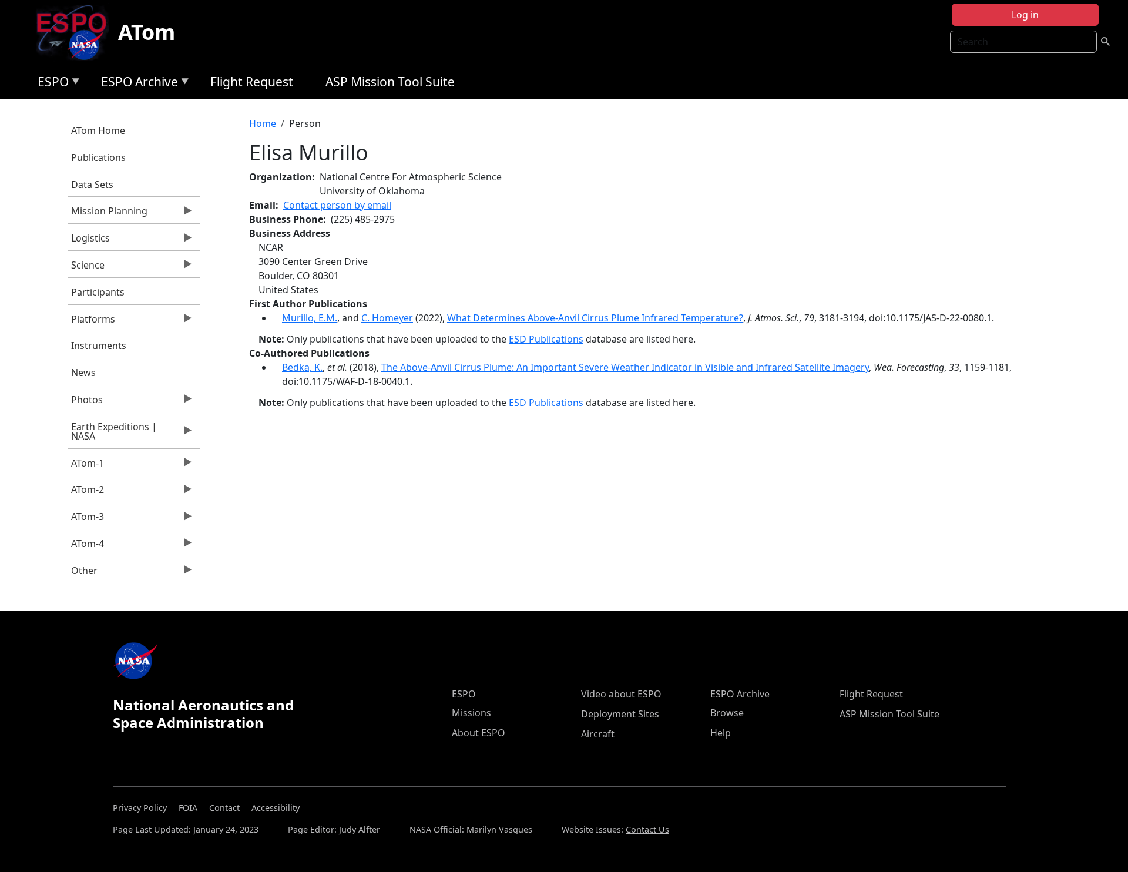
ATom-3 (86, 519)
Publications (98, 157)
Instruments (98, 345)
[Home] (76, 32)
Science (86, 268)
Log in (1025, 14)
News (83, 372)
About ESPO (478, 732)
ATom (146, 32)
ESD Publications (546, 339)
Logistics (89, 241)
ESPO (50, 83)
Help (720, 732)
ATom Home (98, 130)
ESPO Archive (136, 83)
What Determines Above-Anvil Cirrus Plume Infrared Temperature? (595, 317)
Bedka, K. (302, 367)
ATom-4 (86, 546)
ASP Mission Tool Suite (390, 81)
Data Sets (92, 184)
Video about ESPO (621, 693)
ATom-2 (86, 492)
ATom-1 (86, 466)
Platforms (91, 322)
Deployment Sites (620, 713)
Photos (85, 402)
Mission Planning (107, 213)
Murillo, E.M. (309, 317)
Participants (98, 292)
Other (83, 573)
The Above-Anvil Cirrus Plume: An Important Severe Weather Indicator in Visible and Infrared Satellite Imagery (625, 367)
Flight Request (251, 81)
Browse (727, 712)
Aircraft (598, 733)
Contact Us (647, 829)
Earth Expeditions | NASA (112, 434)
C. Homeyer (387, 317)
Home (262, 123)
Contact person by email (337, 205)
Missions (471, 712)
